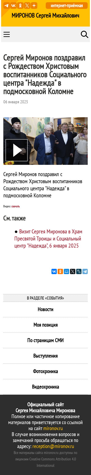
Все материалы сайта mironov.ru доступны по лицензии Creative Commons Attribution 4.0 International (45, 459)
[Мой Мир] (66, 271)
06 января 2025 (15, 102)
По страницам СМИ (45, 340)
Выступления (45, 355)
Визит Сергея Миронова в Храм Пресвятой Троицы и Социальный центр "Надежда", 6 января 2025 (48, 238)
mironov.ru (53, 428)
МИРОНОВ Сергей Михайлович (45, 15)
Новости (45, 309)
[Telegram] (85, 271)
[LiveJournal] (79, 271)
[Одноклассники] (60, 271)
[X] (72, 271)
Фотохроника (45, 371)
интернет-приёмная (67, 5)
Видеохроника (45, 386)
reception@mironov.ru (53, 446)
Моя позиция (46, 324)
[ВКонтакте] (54, 271)
